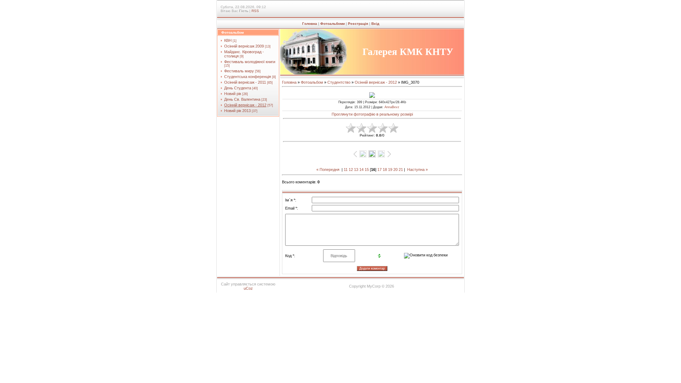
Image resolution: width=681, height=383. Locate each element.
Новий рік (232, 93)
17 (379, 169)
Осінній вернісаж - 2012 (245, 105)
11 (346, 169)
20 (395, 169)
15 (367, 169)
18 (385, 169)
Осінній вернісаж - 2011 (245, 82)
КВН (228, 40)
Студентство (338, 82)
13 (356, 169)
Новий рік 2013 (237, 111)
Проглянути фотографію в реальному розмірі (372, 114)
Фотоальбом (312, 82)
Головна (309, 24)
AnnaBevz (391, 107)
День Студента (237, 88)
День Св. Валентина (242, 99)
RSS (255, 11)
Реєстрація (358, 24)
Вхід (375, 24)
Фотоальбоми (332, 24)
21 (401, 169)
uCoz (248, 288)
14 (361, 169)
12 (351, 169)
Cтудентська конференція (247, 76)
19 (390, 169)
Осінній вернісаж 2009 (244, 46)
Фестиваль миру (239, 71)
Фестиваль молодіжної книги (249, 62)
